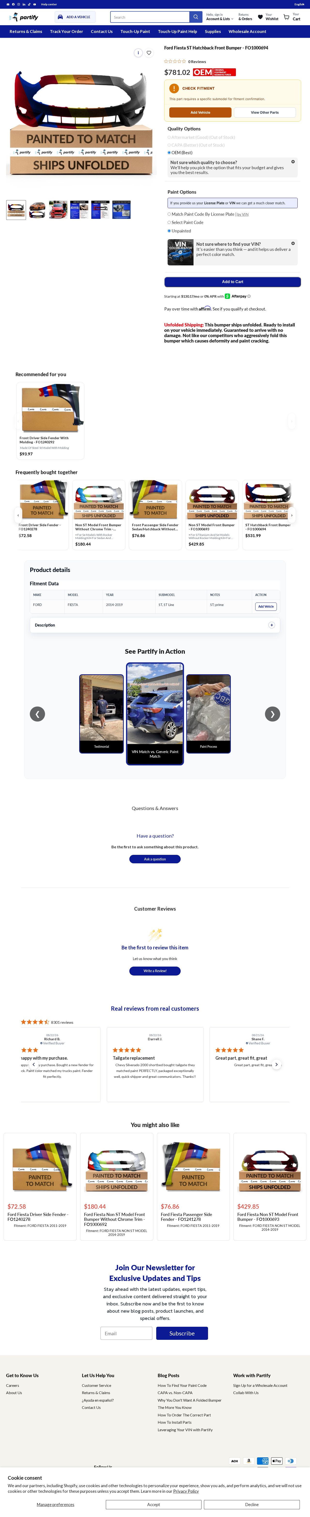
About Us (14, 1392)
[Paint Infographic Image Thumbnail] (100, 209)
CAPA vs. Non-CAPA (175, 1392)
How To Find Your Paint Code (182, 1385)
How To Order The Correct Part (184, 1415)
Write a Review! (155, 970)
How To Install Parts (175, 1422)
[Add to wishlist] (149, 52)
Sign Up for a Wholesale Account (260, 1385)
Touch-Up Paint (135, 31)
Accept (153, 1504)
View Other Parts (265, 112)
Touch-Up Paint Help (177, 31)
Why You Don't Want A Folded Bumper (190, 1400)
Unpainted (181, 231)
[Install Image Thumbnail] (58, 209)
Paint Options (182, 192)
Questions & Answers (155, 808)
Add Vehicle (200, 112)
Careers (12, 1385)
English (299, 4)
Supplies (213, 31)
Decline (252, 1504)
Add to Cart (232, 282)
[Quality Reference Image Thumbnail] (79, 209)
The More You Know (175, 1407)
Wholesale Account (247, 31)
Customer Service (96, 1385)
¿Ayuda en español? (98, 1400)
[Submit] (195, 17)
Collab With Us (246, 1392)
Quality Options (184, 128)
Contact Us (102, 31)
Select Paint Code (187, 222)
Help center (49, 4)
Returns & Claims (26, 31)
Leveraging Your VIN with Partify (185, 1429)
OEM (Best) (182, 152)
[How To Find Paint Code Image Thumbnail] (121, 209)
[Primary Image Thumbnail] (16, 209)
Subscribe (182, 1333)
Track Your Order (66, 31)
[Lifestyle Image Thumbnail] (37, 209)
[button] (34, 1064)
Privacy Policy (186, 1491)
